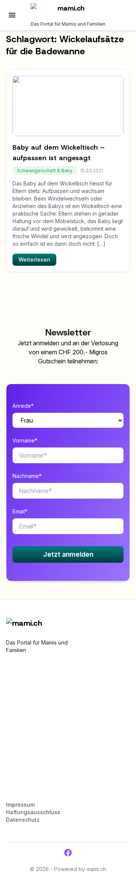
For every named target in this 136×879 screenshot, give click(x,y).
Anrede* (23, 406)
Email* (20, 511)
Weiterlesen (34, 259)
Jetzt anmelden (68, 554)
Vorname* (24, 440)
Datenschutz (23, 819)
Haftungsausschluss (33, 812)
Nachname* (27, 476)
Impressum (20, 804)
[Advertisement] (68, 731)
